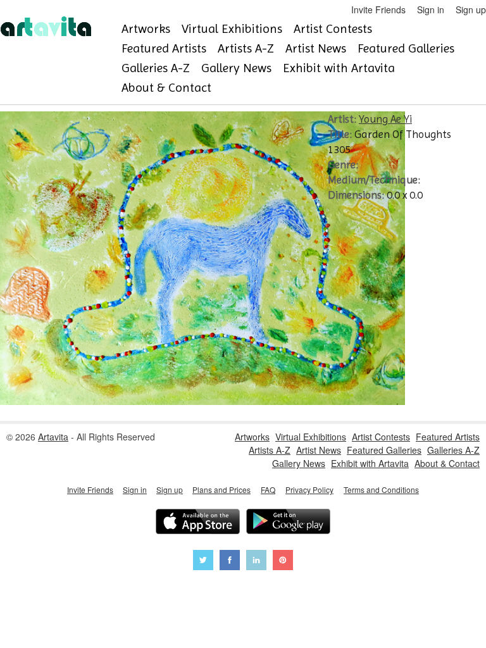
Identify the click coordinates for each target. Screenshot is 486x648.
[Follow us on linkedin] (256, 561)
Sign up (471, 9)
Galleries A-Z (156, 68)
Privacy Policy (309, 489)
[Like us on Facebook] (230, 561)
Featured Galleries (406, 48)
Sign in (430, 9)
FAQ (268, 489)
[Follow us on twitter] (203, 561)
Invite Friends (378, 9)
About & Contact (166, 87)
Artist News (315, 48)
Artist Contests (333, 29)
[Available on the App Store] (198, 523)
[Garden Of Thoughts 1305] (202, 401)
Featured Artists (164, 48)
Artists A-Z (246, 48)
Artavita (53, 436)
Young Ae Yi (385, 119)
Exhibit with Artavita (339, 68)
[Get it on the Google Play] (288, 523)
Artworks (146, 29)
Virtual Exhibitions (232, 29)
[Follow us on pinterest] (283, 561)
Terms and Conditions (381, 489)
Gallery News (236, 68)
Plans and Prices (221, 489)
